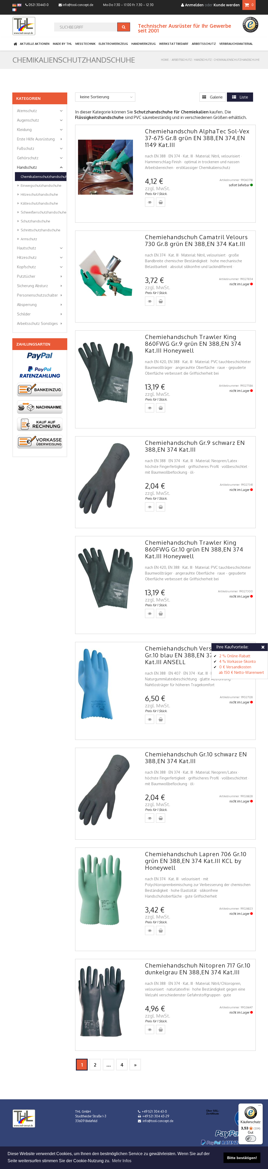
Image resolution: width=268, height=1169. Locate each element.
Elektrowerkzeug (113, 44)
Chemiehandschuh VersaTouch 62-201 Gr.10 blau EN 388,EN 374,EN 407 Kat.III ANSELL (199, 655)
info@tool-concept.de (77, 5)
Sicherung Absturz (40, 285)
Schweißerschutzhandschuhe (40, 212)
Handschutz (203, 59)
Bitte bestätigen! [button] (242, 1158)
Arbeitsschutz (204, 44)
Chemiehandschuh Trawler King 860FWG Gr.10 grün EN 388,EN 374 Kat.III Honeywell (194, 549)
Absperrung (40, 304)
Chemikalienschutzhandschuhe (237, 59)
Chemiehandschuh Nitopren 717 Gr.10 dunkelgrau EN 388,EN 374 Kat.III (197, 968)
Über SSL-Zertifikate (212, 1112)
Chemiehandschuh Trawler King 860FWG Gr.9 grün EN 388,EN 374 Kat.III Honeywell (193, 343)
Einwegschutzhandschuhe (38, 185)
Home (165, 59)
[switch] (250, 1138)
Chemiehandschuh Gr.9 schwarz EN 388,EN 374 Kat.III (195, 446)
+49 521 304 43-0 (154, 1111)
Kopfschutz (40, 267)
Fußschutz (40, 148)
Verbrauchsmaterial (236, 44)
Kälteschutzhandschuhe (36, 203)
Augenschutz (40, 120)
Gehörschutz (40, 158)
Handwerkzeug (143, 44)
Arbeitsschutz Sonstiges (40, 323)
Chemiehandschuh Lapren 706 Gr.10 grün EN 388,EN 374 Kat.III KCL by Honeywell (196, 860)
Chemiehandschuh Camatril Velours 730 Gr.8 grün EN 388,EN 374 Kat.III (196, 240)
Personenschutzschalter (40, 295)
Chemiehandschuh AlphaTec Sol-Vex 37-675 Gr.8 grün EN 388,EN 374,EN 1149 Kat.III (197, 138)
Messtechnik (85, 44)
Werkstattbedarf (173, 44)
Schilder (40, 314)
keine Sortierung (94, 96)
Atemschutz (40, 110)
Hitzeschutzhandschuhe (36, 194)
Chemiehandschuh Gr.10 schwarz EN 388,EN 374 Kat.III (196, 757)
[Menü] (259, 1107)
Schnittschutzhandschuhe (37, 230)
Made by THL (62, 44)
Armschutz (26, 239)
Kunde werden (227, 5)
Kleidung (40, 129)
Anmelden (194, 5)
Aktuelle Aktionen (34, 44)
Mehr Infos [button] (121, 1161)
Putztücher (40, 276)
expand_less (61, 167)
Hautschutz (40, 248)
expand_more (61, 110)
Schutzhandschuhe (32, 221)
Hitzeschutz (40, 257)
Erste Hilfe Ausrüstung (40, 139)
